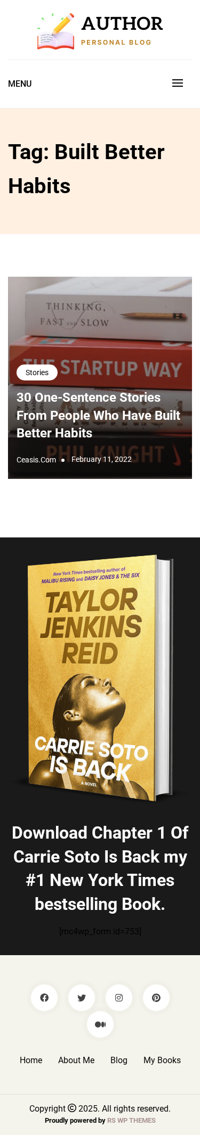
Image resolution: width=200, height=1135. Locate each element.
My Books (162, 1060)
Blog (118, 1060)
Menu (19, 84)
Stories (37, 372)
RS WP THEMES (131, 1120)
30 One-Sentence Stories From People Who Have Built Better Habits (98, 415)
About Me (76, 1060)
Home (31, 1060)
